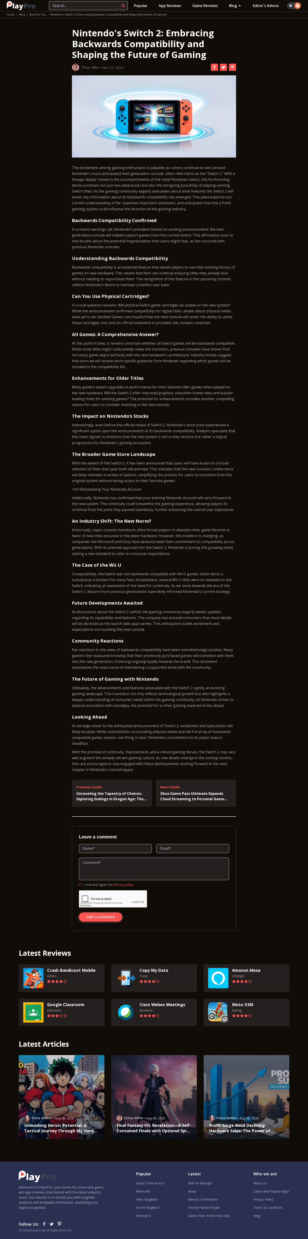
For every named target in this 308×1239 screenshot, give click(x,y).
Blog (233, 5)
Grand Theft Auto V (150, 1183)
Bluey (192, 1191)
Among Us (143, 1215)
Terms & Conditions (268, 1207)
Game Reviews (205, 5)
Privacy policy (124, 884)
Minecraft (143, 1191)
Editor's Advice (266, 5)
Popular (140, 5)
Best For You (38, 14)
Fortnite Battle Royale (204, 1207)
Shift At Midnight (200, 1183)
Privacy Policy (263, 1199)
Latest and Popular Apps (271, 1191)
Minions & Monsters (203, 1199)
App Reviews (170, 5)
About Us (260, 1183)
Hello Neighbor (147, 1199)
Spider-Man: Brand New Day (209, 1215)
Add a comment (100, 917)
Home (11, 14)
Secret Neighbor (148, 1207)
